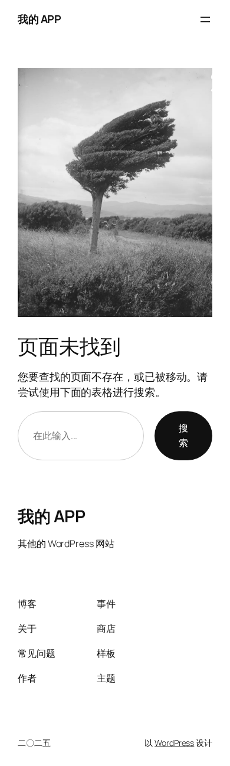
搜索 (183, 435)
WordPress (174, 742)
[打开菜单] (205, 19)
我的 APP (39, 19)
